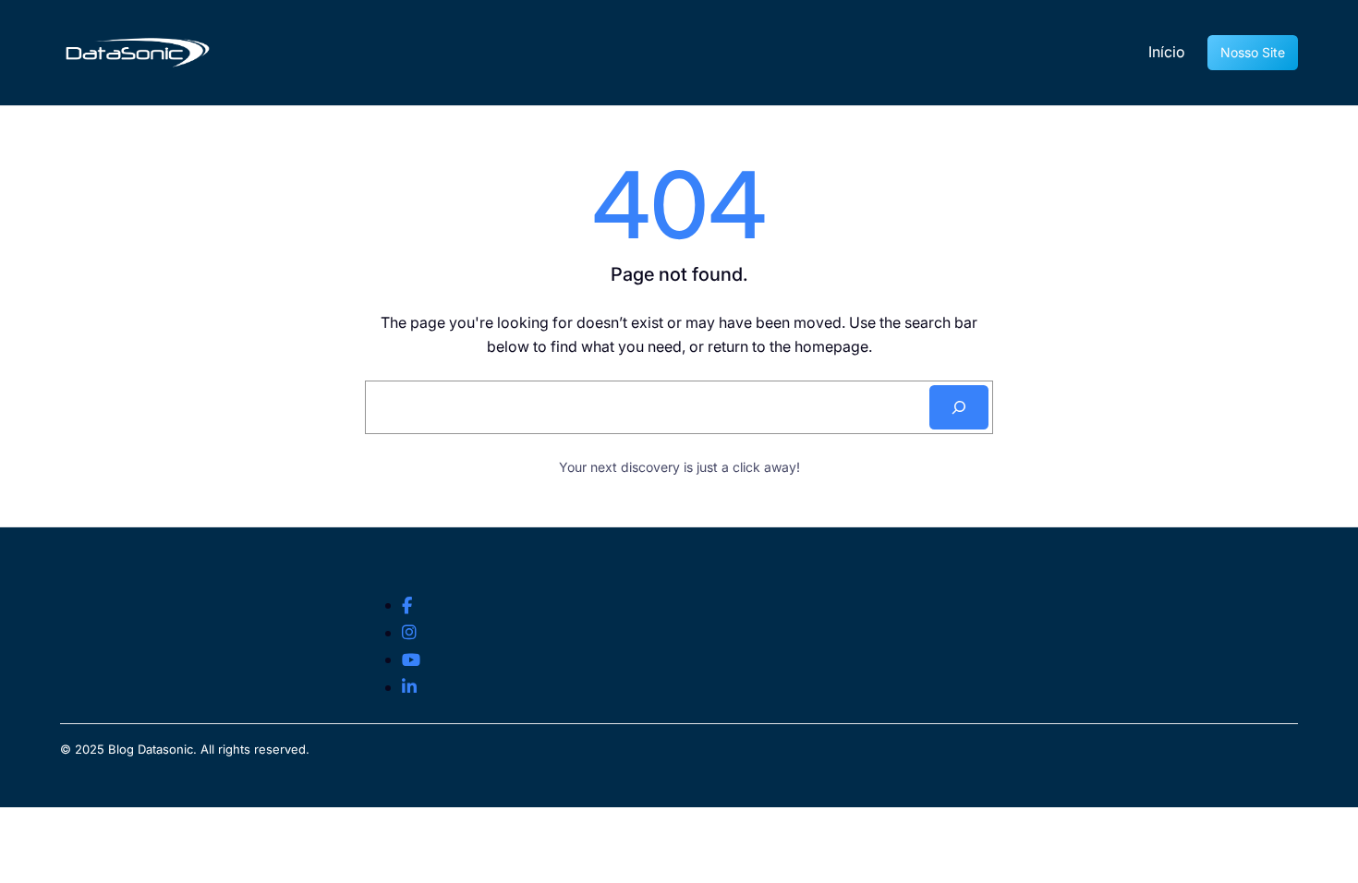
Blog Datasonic (150, 749)
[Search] (958, 407)
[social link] (407, 606)
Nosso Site (1252, 52)
